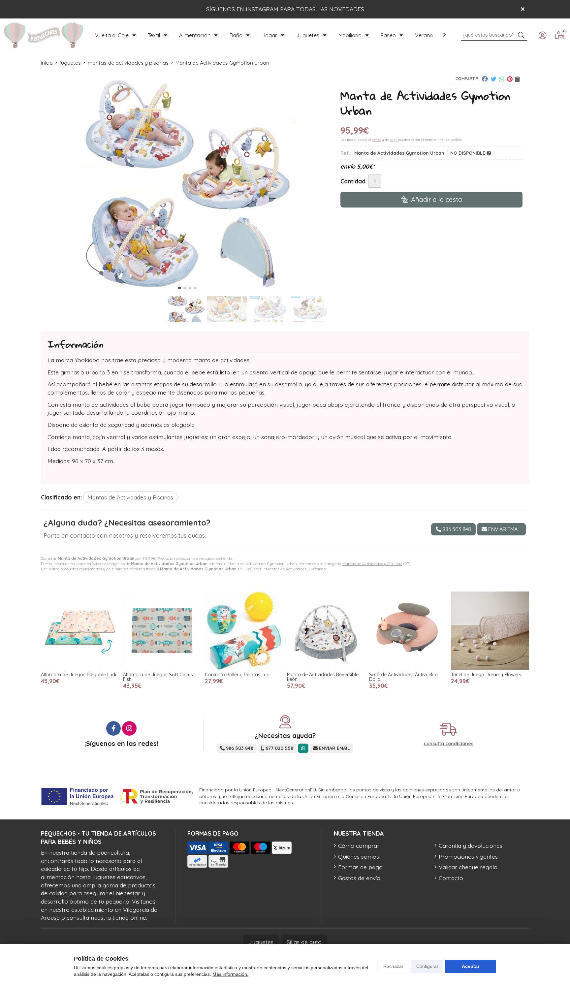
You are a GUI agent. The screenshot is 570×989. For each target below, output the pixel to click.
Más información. (230, 974)
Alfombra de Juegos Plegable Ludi (78, 675)
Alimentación (194, 35)
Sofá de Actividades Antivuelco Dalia (403, 677)
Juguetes (307, 35)
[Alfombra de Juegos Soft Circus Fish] (162, 630)
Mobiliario (350, 35)
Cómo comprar (358, 845)
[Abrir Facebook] (113, 728)
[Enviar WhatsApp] (303, 748)
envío (376, 140)
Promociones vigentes (468, 856)
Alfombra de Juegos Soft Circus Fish (158, 677)
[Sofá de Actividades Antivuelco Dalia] (408, 630)
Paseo (388, 35)
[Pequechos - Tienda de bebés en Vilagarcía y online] (43, 35)
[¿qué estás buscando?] (494, 34)
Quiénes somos (358, 856)
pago (393, 140)
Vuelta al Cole (112, 35)
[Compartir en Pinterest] (510, 79)
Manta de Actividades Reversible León (323, 677)
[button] (179, 288)
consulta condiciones (448, 744)
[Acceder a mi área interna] (542, 35)
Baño (236, 35)
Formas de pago (360, 867)
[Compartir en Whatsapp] (501, 79)
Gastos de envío (359, 877)
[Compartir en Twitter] (493, 79)
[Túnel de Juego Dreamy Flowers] (490, 630)
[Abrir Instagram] (129, 728)
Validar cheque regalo (468, 867)
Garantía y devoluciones (470, 845)
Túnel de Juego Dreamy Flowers (486, 675)
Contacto (451, 877)
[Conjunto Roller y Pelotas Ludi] (244, 630)
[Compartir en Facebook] (485, 79)
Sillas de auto (304, 941)
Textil (154, 35)
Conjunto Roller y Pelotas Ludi (237, 675)
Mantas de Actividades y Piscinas (372, 563)
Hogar (269, 35)
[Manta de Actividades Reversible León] (326, 630)
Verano (424, 35)
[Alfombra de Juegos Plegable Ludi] (80, 630)
